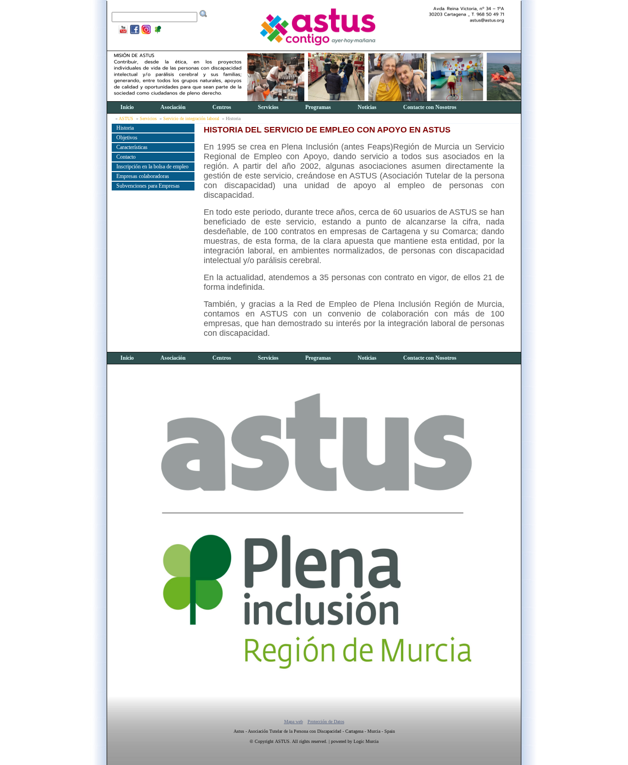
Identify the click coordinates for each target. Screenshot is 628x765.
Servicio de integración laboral (191, 118)
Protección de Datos (326, 721)
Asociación (173, 107)
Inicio (127, 107)
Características (132, 147)
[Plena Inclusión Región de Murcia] (156, 33)
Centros (221, 107)
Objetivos (126, 137)
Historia (125, 128)
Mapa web (293, 721)
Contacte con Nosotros (430, 107)
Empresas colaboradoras (142, 176)
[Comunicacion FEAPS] (122, 33)
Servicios (268, 107)
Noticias (367, 107)
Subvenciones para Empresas (148, 186)
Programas (318, 107)
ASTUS (126, 118)
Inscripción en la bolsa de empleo (152, 166)
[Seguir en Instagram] (145, 33)
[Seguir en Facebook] (133, 33)
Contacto (126, 157)
